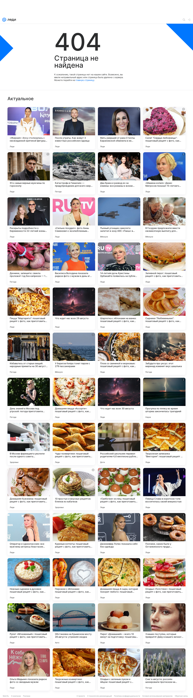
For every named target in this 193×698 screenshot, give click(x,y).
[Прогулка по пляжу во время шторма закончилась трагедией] (164, 399)
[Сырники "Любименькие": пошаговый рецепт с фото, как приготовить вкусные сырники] (164, 309)
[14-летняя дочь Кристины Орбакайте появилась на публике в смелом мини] (119, 263)
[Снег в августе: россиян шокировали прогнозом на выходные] (164, 669)
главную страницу (84, 80)
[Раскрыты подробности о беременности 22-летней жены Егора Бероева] (28, 218)
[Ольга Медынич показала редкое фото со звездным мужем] (28, 669)
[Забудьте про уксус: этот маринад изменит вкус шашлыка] (164, 354)
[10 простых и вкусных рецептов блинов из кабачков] (74, 489)
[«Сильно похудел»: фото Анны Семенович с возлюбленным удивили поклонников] (74, 218)
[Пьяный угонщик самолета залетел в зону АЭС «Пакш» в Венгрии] (119, 218)
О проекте (81, 696)
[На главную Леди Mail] (11, 19)
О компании (16, 696)
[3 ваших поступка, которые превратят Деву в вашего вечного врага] (164, 624)
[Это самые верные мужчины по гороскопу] (28, 173)
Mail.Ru (6, 696)
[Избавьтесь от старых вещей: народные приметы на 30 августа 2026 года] (28, 354)
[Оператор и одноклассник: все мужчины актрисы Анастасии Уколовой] (28, 534)
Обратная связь (181, 696)
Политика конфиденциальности (127, 696)
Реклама (26, 696)
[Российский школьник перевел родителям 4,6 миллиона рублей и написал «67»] (119, 444)
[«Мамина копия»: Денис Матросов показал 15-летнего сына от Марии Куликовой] (164, 173)
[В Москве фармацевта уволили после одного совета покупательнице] (28, 444)
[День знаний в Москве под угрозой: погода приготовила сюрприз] (28, 399)
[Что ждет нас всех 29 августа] (74, 309)
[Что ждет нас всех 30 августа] (119, 399)
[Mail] (4, 19)
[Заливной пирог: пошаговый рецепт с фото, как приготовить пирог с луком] (164, 263)
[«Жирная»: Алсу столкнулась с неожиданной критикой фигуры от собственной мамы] (28, 128)
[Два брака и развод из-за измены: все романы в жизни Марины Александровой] (119, 173)
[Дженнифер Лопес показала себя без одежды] (119, 534)
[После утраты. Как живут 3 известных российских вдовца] (74, 128)
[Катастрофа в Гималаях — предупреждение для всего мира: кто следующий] (74, 173)
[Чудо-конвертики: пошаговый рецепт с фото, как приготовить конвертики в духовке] (74, 444)
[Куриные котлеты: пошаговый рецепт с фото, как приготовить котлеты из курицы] (74, 534)
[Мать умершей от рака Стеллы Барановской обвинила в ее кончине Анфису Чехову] (119, 128)
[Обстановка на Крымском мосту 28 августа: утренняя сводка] (74, 624)
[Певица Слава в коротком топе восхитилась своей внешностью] (164, 489)
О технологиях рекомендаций (99, 696)
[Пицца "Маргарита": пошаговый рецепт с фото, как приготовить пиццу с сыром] (28, 309)
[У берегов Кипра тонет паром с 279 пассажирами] (74, 354)
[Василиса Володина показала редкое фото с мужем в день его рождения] (74, 263)
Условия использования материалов (157, 696)
